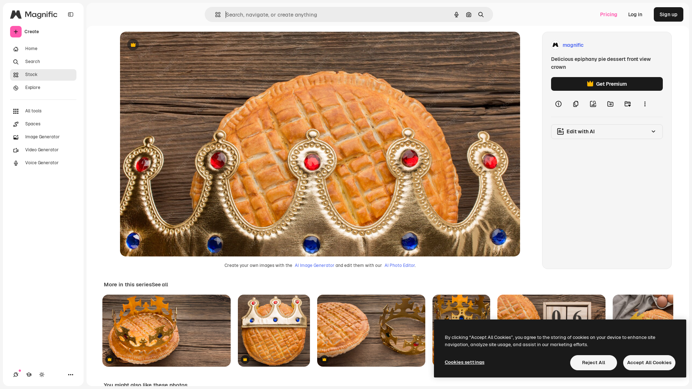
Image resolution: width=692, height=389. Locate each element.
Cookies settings (464, 362)
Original (166, 45)
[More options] (645, 104)
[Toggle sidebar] (70, 14)
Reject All (593, 362)
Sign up (669, 14)
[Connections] (16, 374)
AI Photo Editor (400, 265)
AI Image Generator (314, 265)
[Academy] (29, 374)
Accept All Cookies (649, 362)
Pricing (608, 14)
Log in (635, 14)
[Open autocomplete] (215, 14)
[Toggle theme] (42, 374)
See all (160, 284)
